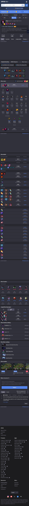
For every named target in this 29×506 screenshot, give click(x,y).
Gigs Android (17, 450)
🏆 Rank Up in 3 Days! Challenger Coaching (19, 8)
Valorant (2, 446)
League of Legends (5, 440)
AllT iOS (16, 445)
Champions (4, 11)
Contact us (3, 489)
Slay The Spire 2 (4, 458)
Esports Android (18, 456)
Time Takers (3, 466)
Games (2, 469)
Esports (2, 474)
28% (20, 17)
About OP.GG (3, 430)
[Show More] (7, 1)
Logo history (3, 435)
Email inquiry (3, 487)
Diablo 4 (2, 463)
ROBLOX (2, 450)
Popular (3, 392)
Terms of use (3, 484)
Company (3, 432)
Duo (1, 471)
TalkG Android (17, 453)
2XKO (2, 464)
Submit (14, 387)
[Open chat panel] (28, 31)
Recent (7, 392)
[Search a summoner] (23, 5)
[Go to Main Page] (3, 1)
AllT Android (17, 443)
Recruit (16, 485)
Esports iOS (17, 458)
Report (26, 403)
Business (16, 482)
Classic (20, 11)
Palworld (3, 443)
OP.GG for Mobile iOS (19, 441)
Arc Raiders (3, 456)
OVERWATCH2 (4, 451)
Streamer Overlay (4, 477)
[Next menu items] (22, 12)
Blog (2, 433)
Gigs (2, 475)
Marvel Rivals (3, 454)
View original (5, 402)
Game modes (13, 11)
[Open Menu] (26, 1)
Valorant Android (18, 446)
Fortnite (2, 461)
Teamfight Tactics (4, 441)
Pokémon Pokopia (5, 453)
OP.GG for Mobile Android (20, 440)
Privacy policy (4, 482)
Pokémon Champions (5, 445)
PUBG (2, 448)
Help (2, 485)
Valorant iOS (17, 448)
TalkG (2, 472)
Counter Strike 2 (4, 459)
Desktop (2, 467)
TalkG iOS (17, 454)
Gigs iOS (16, 451)
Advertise (17, 484)
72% (15, 17)
